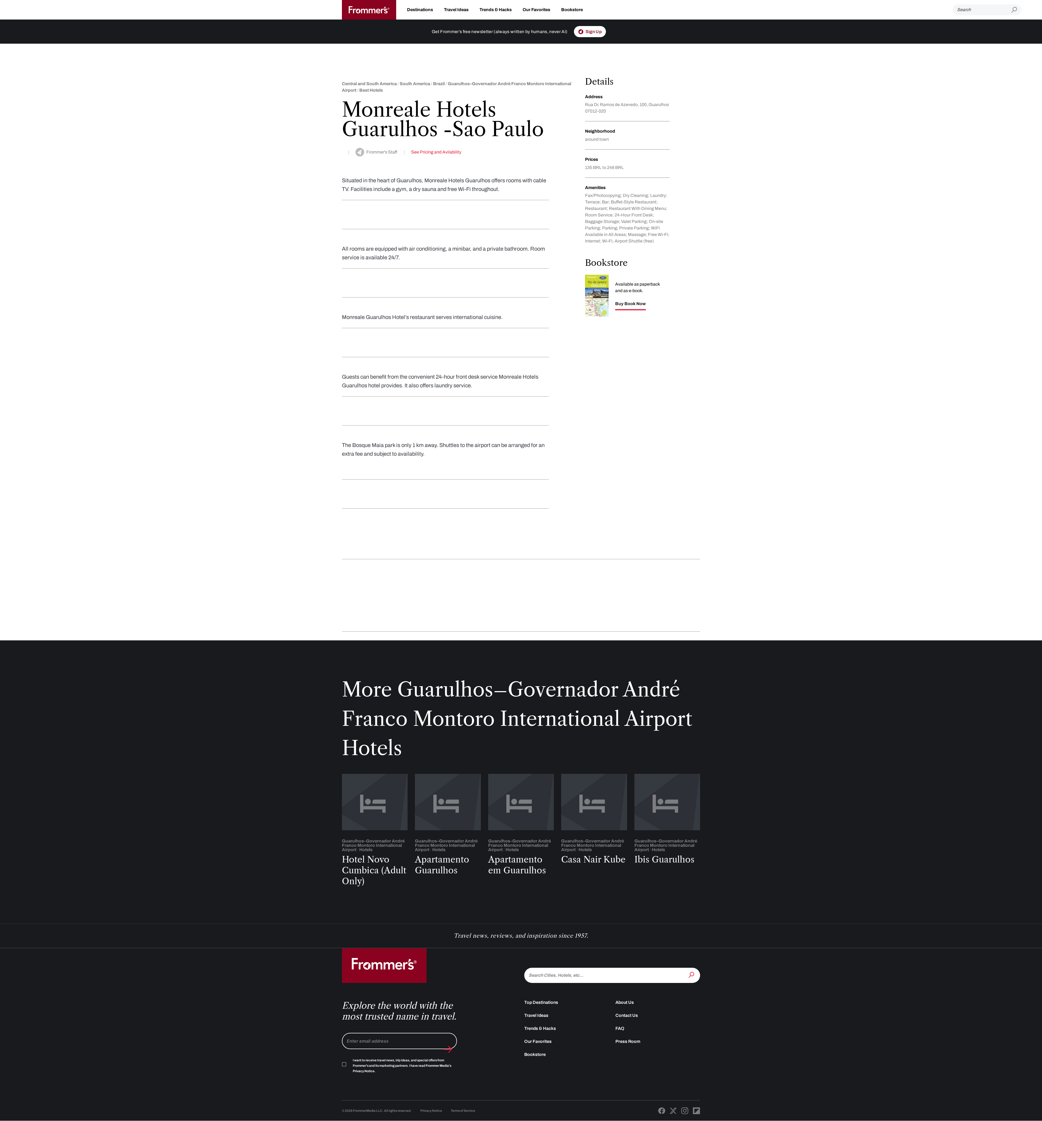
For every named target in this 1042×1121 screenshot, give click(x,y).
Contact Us (626, 1015)
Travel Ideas (456, 9)
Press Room (627, 1041)
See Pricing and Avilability (436, 152)
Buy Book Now (630, 304)
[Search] (692, 975)
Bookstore (572, 9)
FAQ (619, 1028)
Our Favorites (536, 9)
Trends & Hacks (495, 9)
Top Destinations (541, 1002)
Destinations (420, 9)
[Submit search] (1016, 10)
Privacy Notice (431, 1111)
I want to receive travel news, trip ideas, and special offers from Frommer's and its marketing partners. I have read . (402, 1065)
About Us (624, 1002)
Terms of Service (463, 1111)
